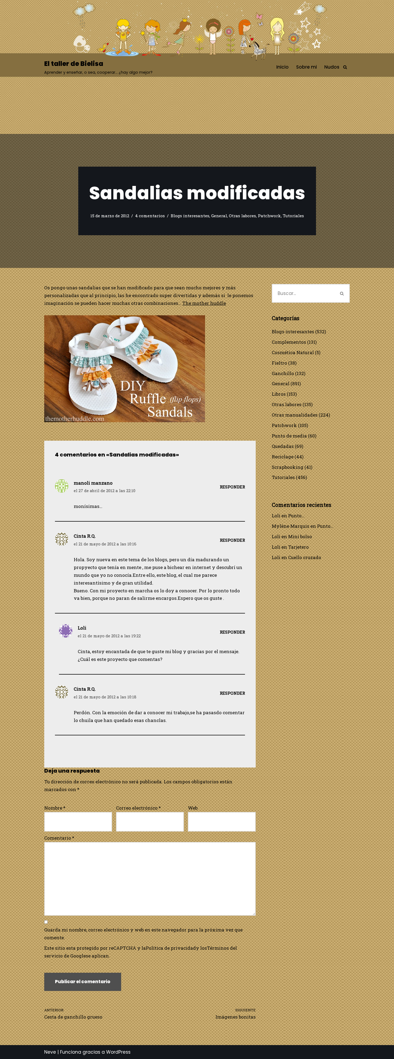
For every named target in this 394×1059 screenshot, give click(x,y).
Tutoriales (293, 215)
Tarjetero (298, 547)
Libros (279, 394)
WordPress (118, 1052)
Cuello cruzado (304, 557)
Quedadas (283, 446)
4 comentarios (150, 215)
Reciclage (282, 457)
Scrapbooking (287, 467)
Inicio (282, 67)
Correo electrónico (138, 808)
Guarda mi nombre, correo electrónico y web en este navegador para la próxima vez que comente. (143, 934)
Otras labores (242, 215)
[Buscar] (345, 67)
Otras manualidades (295, 415)
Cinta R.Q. (85, 536)
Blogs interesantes (190, 215)
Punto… (296, 515)
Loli (276, 515)
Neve (50, 1052)
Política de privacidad (171, 948)
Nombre (54, 808)
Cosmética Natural (293, 352)
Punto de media (289, 436)
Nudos (331, 67)
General (219, 215)
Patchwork (269, 215)
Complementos (289, 342)
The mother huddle (204, 303)
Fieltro (279, 363)
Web (193, 808)
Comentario (59, 838)
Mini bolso (300, 536)
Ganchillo (283, 373)
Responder (232, 486)
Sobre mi (306, 67)
